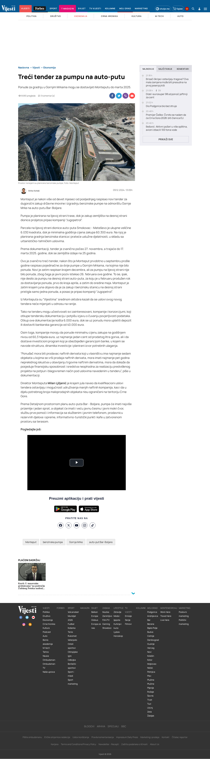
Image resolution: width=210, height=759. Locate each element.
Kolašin (150, 656)
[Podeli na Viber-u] (125, 96)
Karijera (54, 744)
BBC (123, 726)
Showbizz (106, 628)
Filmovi (128, 624)
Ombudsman (49, 660)
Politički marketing (184, 622)
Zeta (149, 711)
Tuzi (149, 703)
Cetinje (150, 636)
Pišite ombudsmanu (32, 737)
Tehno (46, 652)
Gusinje (151, 644)
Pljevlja (150, 687)
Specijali (113, 726)
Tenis (70, 632)
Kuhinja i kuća (118, 626)
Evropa (94, 616)
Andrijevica (152, 616)
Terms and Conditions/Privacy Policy (78, 744)
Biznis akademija (48, 642)
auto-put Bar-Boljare (101, 542)
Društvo (46, 616)
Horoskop (118, 636)
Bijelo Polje (152, 628)
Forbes (60, 608)
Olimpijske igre (73, 654)
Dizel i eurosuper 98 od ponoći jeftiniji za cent (167, 96)
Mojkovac (152, 663)
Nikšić (150, 667)
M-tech (46, 648)
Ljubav (117, 632)
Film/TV (105, 620)
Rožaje (150, 691)
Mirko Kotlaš (34, 191)
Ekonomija (48, 620)
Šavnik (150, 695)
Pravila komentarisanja (102, 737)
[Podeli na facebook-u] (112, 96)
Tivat (149, 699)
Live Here (164, 620)
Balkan (94, 612)
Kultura (46, 628)
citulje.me (165, 8)
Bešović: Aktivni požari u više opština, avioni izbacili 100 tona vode (166, 128)
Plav (149, 675)
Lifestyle (118, 608)
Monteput (30, 542)
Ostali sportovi (72, 646)
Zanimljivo (107, 616)
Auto (45, 636)
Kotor (149, 660)
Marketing (184, 608)
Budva (150, 632)
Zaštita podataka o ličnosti (134, 744)
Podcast (47, 632)
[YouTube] (76, 525)
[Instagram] (84, 525)
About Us (154, 744)
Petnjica (151, 671)
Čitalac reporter (180, 737)
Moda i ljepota (117, 618)
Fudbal (71, 624)
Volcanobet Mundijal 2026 (73, 616)
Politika (46, 612)
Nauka (46, 656)
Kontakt (165, 737)
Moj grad (152, 608)
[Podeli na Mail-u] (132, 96)
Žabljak (150, 715)
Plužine (150, 679)
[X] (68, 525)
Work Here (165, 612)
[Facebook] (60, 525)
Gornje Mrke (76, 542)
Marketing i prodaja (149, 737)
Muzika (105, 612)
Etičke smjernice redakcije (57, 737)
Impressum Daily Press (127, 737)
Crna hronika (49, 624)
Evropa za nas (96, 626)
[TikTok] (92, 525)
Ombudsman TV (49, 665)
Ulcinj (150, 707)
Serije (127, 620)
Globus (94, 620)
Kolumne (141, 608)
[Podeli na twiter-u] (119, 96)
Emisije (128, 616)
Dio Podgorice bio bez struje (161, 106)
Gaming (106, 624)
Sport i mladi (71, 673)
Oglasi (180, 8)
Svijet (94, 608)
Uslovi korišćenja (81, 737)
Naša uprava (49, 671)
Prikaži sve (165, 139)
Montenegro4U (168, 608)
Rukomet (72, 636)
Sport (71, 608)
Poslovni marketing (184, 614)
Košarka (71, 628)
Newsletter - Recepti (109, 744)
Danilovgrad (153, 640)
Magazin (84, 608)
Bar (149, 620)
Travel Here (165, 616)
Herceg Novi (150, 650)
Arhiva (101, 726)
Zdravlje (117, 612)
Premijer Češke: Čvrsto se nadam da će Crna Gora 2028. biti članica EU (166, 116)
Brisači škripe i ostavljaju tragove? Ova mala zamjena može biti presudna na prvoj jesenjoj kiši (167, 82)
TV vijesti (128, 610)
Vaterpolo (72, 640)
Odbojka (72, 660)
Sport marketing (73, 681)
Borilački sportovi (72, 665)
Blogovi (89, 726)
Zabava (106, 608)
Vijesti (46, 608)
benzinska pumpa (53, 542)
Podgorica (152, 612)
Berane (150, 624)
